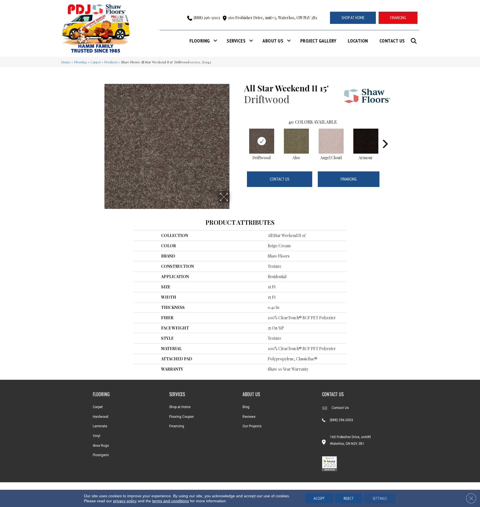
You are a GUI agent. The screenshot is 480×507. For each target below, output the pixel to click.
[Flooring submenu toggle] (215, 40)
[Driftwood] (262, 141)
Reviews (249, 417)
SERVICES (177, 394)
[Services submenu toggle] (251, 40)
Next (385, 135)
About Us (272, 41)
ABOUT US (251, 394)
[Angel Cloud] (331, 141)
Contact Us (392, 41)
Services (236, 41)
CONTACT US (333, 394)
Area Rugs (101, 446)
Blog (245, 407)
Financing (349, 179)
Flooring (199, 41)
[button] (415, 41)
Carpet (95, 62)
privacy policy (125, 501)
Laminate (100, 426)
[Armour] (366, 141)
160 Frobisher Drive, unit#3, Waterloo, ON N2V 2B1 (272, 17)
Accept (319, 498)
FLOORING (101, 394)
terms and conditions (170, 501)
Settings (379, 498)
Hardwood (100, 417)
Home (66, 62)
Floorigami (101, 455)
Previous (241, 135)
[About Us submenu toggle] (288, 40)
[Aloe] (296, 141)
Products (111, 62)
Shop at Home (180, 407)
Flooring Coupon (181, 417)
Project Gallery (318, 41)
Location (358, 41)
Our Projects (252, 426)
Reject (349, 498)
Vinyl (96, 436)
